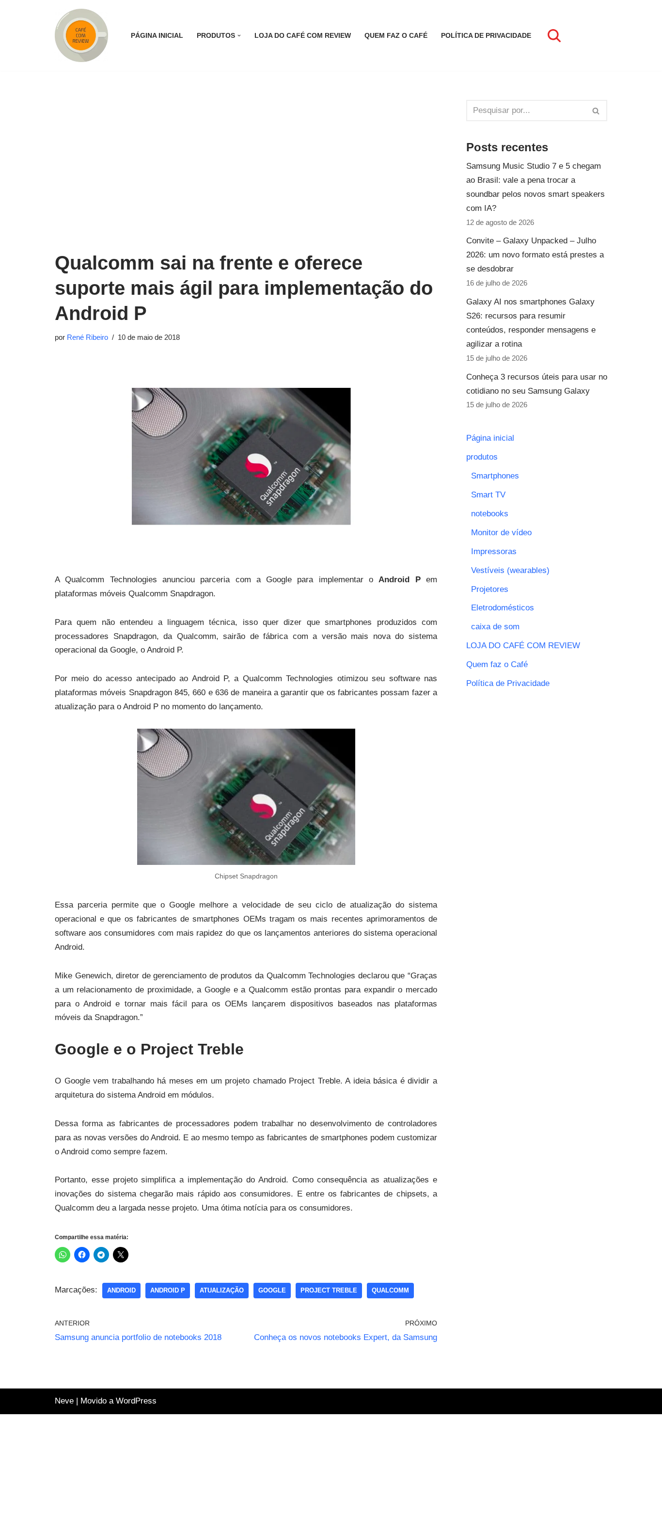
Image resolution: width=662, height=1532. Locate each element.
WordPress (136, 1400)
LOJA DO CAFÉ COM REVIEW (302, 35)
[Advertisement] (246, 168)
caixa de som (495, 626)
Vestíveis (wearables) (510, 570)
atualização (222, 1290)
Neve (64, 1400)
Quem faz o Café (395, 35)
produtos (482, 457)
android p (167, 1290)
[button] (239, 35)
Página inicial (157, 35)
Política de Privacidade (486, 35)
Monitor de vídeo (501, 532)
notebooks (489, 513)
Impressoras (494, 551)
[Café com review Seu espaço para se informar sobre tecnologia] (84, 35)
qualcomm (390, 1290)
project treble (328, 1290)
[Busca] (554, 35)
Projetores (489, 589)
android (121, 1290)
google (272, 1290)
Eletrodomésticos (502, 607)
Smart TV (488, 494)
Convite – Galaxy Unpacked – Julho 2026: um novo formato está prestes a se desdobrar (535, 254)
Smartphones (495, 475)
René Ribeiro (87, 337)
